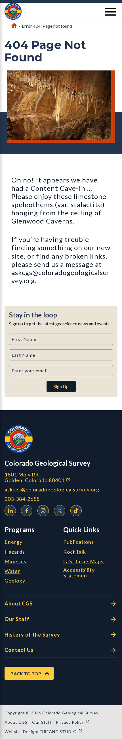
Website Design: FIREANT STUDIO (44, 731)
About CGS (19, 603)
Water (12, 571)
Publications (78, 542)
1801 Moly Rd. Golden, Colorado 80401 (61, 477)
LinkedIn (10, 510)
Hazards (15, 552)
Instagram (43, 510)
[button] (61, 11)
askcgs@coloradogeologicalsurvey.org (52, 490)
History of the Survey (32, 634)
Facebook (26, 510)
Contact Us (19, 650)
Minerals (15, 561)
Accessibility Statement (79, 573)
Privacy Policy (73, 722)
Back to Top (25, 673)
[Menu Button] (110, 12)
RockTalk (74, 552)
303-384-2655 (22, 499)
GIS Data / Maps (83, 561)
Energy (13, 542)
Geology (15, 581)
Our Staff (17, 619)
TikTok (76, 510)
